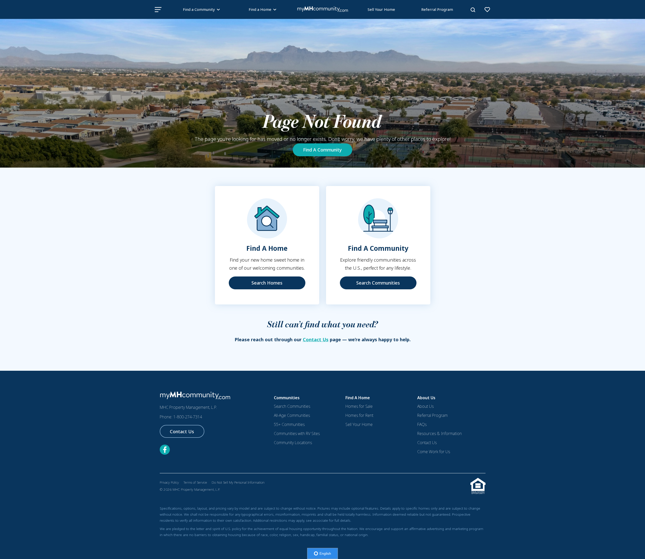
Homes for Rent (359, 415)
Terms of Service (195, 482)
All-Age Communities (292, 415)
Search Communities (378, 283)
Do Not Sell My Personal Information (238, 482)
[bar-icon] (158, 9)
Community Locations (293, 442)
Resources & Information (439, 433)
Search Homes (266, 283)
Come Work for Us (433, 451)
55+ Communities (289, 424)
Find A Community (322, 150)
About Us (425, 406)
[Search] (472, 9)
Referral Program (437, 9)
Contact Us (316, 339)
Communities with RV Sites (297, 433)
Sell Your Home (381, 9)
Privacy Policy (169, 482)
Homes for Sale (359, 406)
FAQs (422, 424)
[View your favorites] (487, 9)
